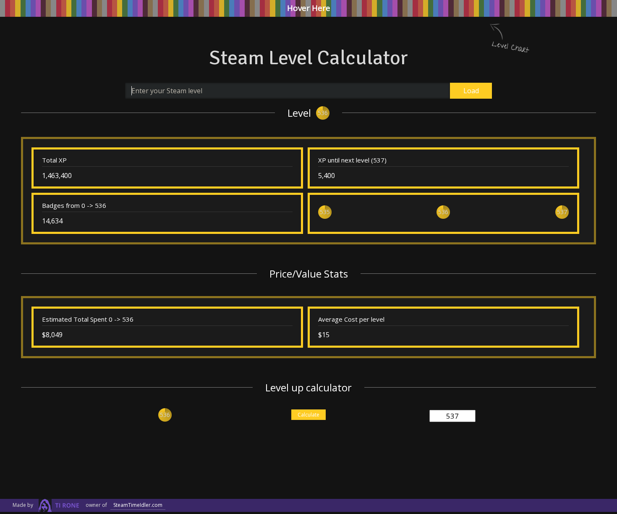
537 (562, 212)
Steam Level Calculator (308, 57)
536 (323, 113)
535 (325, 212)
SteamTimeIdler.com (137, 505)
